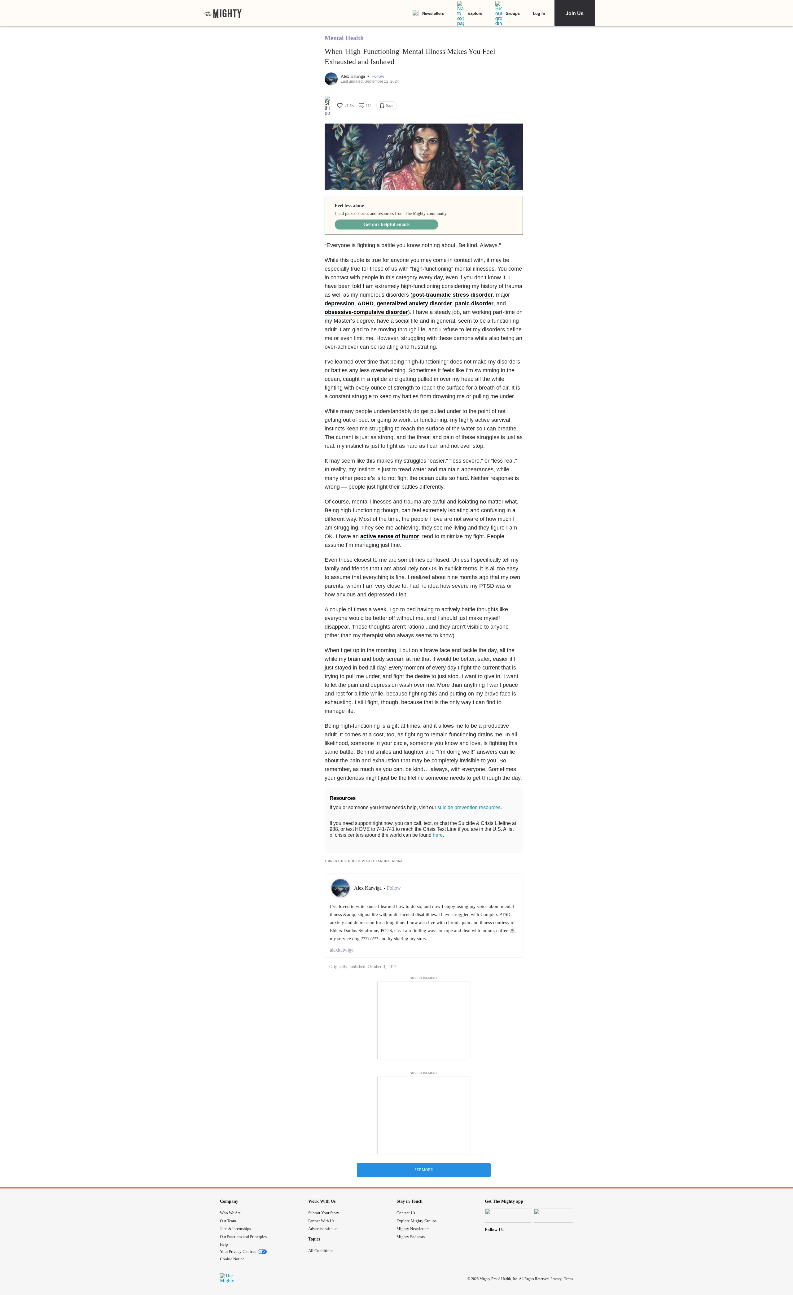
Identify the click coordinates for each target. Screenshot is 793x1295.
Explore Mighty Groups (416, 1221)
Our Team (228, 1221)
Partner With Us (321, 1221)
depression (339, 303)
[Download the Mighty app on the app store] (508, 1216)
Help (224, 1244)
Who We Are (230, 1212)
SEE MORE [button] (423, 1170)
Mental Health (344, 37)
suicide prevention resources (469, 807)
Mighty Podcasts (410, 1236)
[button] (377, 76)
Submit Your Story (323, 1212)
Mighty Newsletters (412, 1228)
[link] (223, 13)
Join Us (575, 13)
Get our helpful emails (386, 224)
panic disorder (474, 303)
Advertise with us (322, 1228)
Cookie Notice (232, 1259)
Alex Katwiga (353, 76)
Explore (474, 13)
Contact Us (405, 1212)
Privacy (556, 1279)
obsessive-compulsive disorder (366, 312)
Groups (513, 13)
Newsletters (433, 13)
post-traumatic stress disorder (452, 295)
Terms (568, 1279)
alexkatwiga (341, 950)
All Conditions (320, 1250)
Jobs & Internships (235, 1228)
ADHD (365, 303)
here (438, 835)
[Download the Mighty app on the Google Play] (557, 1216)
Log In (539, 13)
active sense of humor (389, 536)
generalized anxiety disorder (414, 303)
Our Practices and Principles (243, 1236)
